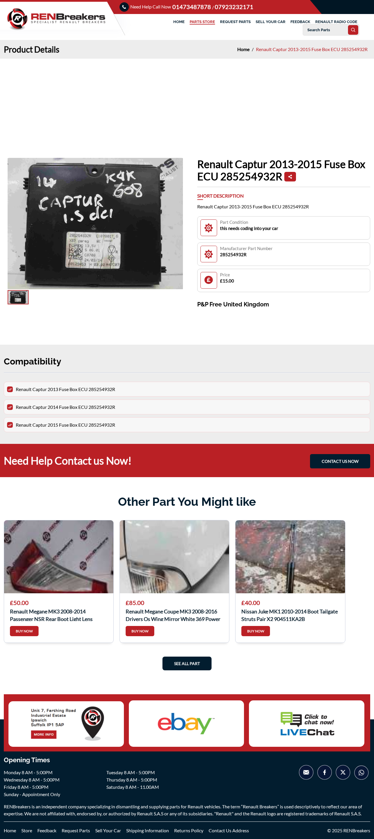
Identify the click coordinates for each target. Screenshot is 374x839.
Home (243, 49)
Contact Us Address (229, 830)
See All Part (187, 663)
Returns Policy (188, 830)
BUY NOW (24, 631)
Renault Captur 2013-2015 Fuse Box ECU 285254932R (312, 49)
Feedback (46, 830)
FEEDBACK (300, 22)
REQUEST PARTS (235, 22)
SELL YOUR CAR (270, 22)
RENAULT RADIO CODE (336, 22)
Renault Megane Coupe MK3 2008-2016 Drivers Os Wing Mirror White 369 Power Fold (173, 614)
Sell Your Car (108, 830)
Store (26, 830)
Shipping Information (147, 830)
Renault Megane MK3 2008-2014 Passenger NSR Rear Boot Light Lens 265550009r (51, 614)
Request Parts (76, 830)
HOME (179, 22)
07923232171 (234, 6)
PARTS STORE (202, 22)
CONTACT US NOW (340, 461)
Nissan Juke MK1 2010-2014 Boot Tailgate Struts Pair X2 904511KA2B (289, 614)
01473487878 (192, 6)
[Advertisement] (187, 102)
